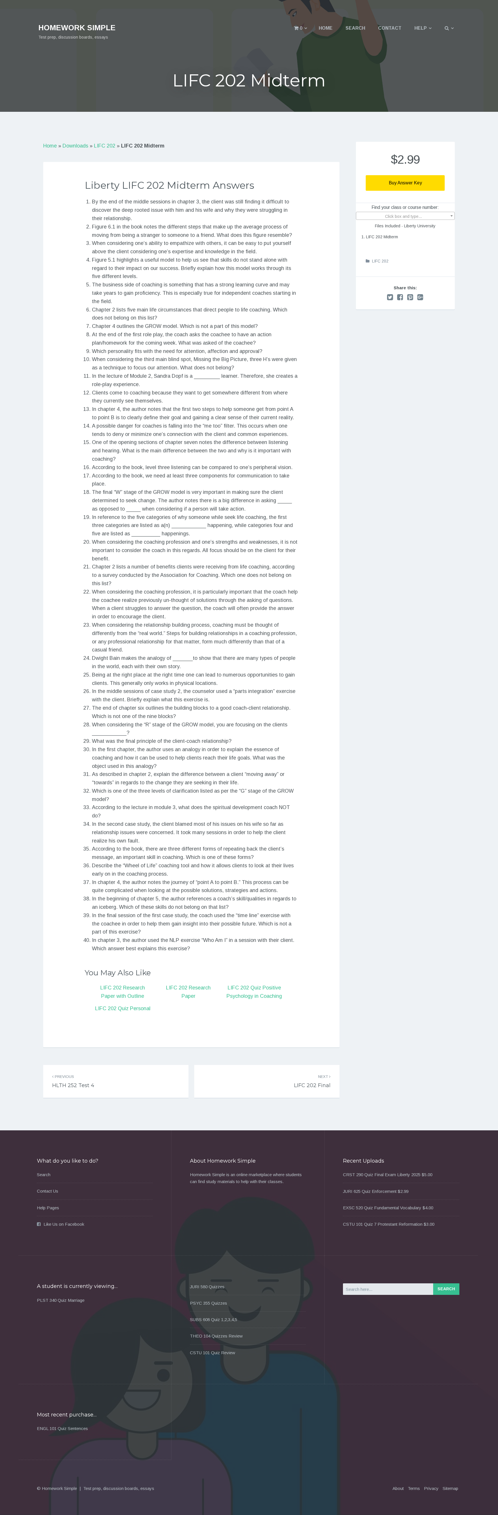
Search (355, 28)
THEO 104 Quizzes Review (216, 1335)
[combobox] (405, 216)
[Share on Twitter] (390, 297)
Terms (414, 1488)
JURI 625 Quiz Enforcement (370, 1191)
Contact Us (47, 1191)
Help (420, 28)
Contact (389, 28)
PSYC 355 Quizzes (208, 1303)
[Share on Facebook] (400, 297)
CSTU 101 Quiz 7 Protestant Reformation (382, 1224)
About (398, 1488)
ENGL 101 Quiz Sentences (62, 1428)
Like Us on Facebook (64, 1224)
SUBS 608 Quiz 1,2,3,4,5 (213, 1319)
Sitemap (450, 1488)
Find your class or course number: (405, 207)
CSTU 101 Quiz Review (212, 1352)
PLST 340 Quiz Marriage (60, 1300)
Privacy (431, 1488)
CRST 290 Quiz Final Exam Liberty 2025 (381, 1174)
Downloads (75, 146)
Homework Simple (77, 27)
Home (326, 28)
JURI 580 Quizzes (207, 1286)
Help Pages (48, 1207)
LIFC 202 (104, 146)
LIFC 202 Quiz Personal (122, 1008)
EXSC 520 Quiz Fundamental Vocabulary (382, 1207)
